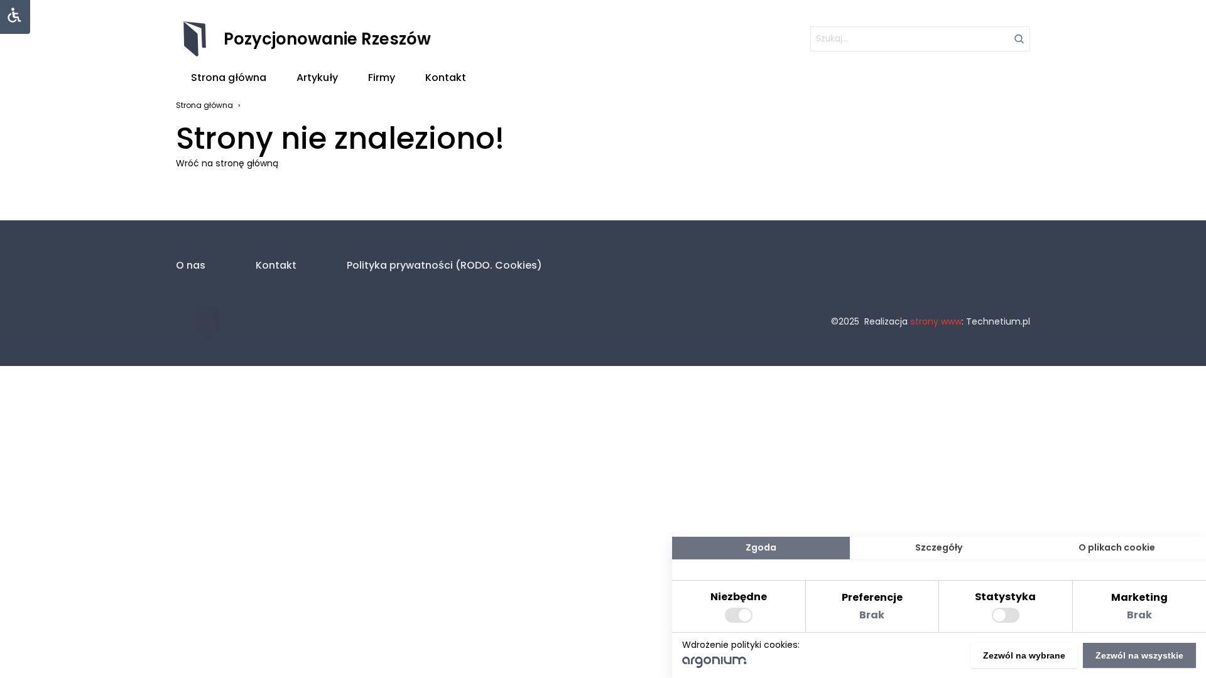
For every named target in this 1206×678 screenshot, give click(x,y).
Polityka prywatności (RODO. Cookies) (444, 265)
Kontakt (445, 77)
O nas (190, 265)
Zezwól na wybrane (1024, 655)
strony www (936, 321)
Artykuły (317, 77)
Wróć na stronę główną (227, 163)
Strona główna (228, 77)
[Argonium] (714, 665)
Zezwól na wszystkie (1139, 655)
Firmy (381, 77)
